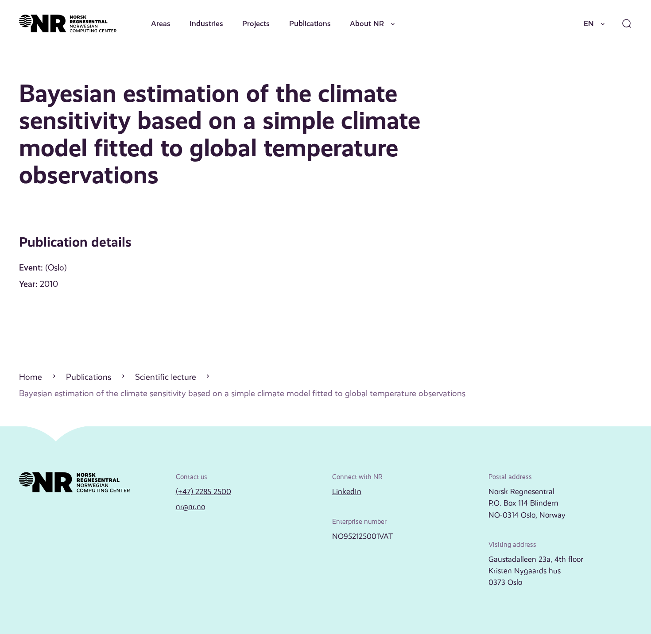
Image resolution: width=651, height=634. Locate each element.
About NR (367, 23)
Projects (256, 23)
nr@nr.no (190, 506)
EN (589, 23)
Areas (160, 23)
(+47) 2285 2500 (203, 491)
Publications (310, 23)
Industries (206, 23)
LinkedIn (346, 491)
